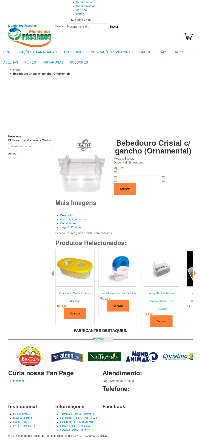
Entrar (80, 14)
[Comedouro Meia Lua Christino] (118, 268)
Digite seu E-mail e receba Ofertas (29, 140)
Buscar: (60, 26)
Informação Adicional (73, 219)
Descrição (66, 215)
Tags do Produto (70, 227)
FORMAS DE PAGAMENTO (77, 422)
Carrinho (81, 10)
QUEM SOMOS (22, 414)
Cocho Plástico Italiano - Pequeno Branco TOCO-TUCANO (161, 301)
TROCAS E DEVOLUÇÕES (77, 414)
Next (101, 339)
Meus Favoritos (85, 6)
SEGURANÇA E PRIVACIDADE (79, 418)
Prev (96, 339)
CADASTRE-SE (22, 422)
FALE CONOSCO (24, 426)
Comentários (68, 223)
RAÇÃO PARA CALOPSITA (76, 430)
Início (16, 70)
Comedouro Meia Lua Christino (118, 293)
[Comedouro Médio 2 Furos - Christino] (75, 268)
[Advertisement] (100, 104)
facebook (19, 381)
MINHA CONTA (22, 418)
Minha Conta (84, 2)
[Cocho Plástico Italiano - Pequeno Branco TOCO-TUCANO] (161, 268)
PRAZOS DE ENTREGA (75, 426)
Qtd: (116, 172)
